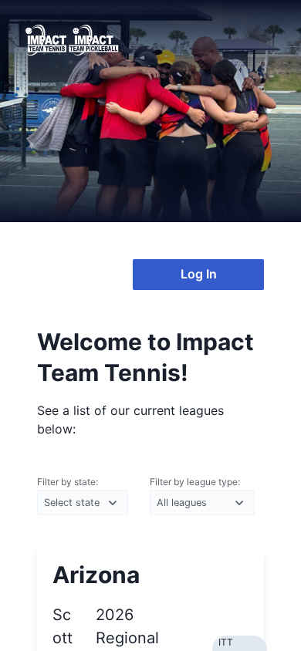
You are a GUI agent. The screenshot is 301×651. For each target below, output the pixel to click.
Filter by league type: (195, 481)
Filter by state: (67, 481)
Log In (199, 274)
